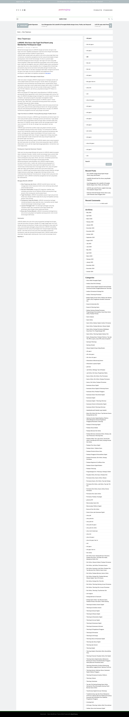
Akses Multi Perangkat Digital (93, 280)
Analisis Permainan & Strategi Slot (95, 291)
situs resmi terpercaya (92, 531)
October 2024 (89, 271)
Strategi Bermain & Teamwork (93, 596)
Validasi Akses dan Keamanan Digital (95, 708)
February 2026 (89, 222)
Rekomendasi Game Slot (92, 503)
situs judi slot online (91, 528)
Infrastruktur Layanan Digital (93, 363)
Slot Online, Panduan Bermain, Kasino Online (97, 573)
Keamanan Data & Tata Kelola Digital (95, 394)
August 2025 (89, 240)
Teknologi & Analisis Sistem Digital (95, 604)
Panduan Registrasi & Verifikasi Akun (95, 462)
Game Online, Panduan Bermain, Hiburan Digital (98, 326)
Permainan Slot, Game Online (93, 493)
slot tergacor (89, 593)
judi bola (88, 366)
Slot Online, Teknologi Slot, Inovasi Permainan (97, 587)
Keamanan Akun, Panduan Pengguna (95, 391)
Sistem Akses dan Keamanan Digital (95, 512)
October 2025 (89, 234)
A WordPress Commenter (93, 203)
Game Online (89, 320)
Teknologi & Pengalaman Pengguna (95, 629)
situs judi (88, 515)
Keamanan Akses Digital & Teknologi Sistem (97, 388)
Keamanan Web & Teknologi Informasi (95, 407)
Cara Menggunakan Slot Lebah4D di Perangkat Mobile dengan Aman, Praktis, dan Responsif (46, 24)
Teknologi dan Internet (92, 645)
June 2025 (89, 246)
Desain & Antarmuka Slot (92, 304)
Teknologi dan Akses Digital (93, 642)
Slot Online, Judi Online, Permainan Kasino (97, 565)
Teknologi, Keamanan (91, 681)
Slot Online (89, 552)
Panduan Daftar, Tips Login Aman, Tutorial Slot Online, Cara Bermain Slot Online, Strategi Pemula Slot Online (98, 440)
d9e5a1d (21, 47)
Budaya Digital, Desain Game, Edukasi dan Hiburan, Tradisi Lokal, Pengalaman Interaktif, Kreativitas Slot (99, 299)
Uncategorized (90, 702)
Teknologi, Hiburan (91, 678)
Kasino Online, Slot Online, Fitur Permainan (97, 376)
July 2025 (88, 243)
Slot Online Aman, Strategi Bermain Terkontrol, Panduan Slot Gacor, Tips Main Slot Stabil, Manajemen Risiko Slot (98, 557)
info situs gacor (90, 354)
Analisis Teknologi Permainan (93, 294)
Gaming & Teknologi (91, 342)
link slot (88, 63)
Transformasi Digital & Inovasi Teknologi (96, 691)
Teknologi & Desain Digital (93, 611)
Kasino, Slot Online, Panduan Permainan (96, 382)
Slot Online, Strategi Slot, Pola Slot (95, 581)
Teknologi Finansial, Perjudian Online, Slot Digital (98, 656)
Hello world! (104, 203)
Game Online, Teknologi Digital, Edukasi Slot (97, 334)
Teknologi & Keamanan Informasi (94, 626)
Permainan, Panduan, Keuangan (94, 496)
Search (87, 161)
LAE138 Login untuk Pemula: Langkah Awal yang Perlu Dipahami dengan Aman (83, 1)
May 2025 (88, 249)
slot (87, 94)
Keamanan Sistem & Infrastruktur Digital (96, 404)
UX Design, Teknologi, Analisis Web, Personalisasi (98, 705)
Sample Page (63, 19)
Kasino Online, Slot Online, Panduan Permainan (98, 379)
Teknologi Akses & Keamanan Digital (95, 638)
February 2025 (89, 259)
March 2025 (89, 256)
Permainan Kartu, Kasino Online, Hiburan (96, 478)
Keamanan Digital (90, 397)
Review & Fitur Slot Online (92, 509)
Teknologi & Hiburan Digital (93, 614)
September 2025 (90, 237)
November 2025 (90, 231)
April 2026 (88, 215)
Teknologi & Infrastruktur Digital (94, 617)
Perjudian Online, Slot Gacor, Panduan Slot (96, 475)
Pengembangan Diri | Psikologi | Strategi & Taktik (98, 471)
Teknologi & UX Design (92, 635)
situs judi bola (89, 518)
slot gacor (48, 73)
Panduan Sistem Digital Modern (94, 465)
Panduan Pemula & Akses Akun (94, 451)
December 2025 (90, 228)
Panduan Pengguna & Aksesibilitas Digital (96, 454)
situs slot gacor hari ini (92, 540)
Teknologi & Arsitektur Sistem (93, 607)
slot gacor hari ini (90, 549)
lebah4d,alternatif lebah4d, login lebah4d (96, 410)
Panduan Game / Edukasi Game (94, 448)
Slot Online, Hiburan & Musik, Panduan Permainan (98, 562)
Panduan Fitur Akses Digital (93, 445)
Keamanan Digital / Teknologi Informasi (96, 401)
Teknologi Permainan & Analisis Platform (96, 675)
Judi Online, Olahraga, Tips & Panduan (95, 370)
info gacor (89, 351)
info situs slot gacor (91, 357)
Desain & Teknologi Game (92, 307)
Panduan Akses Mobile (92, 427)
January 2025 (89, 262)
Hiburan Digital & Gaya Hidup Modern (95, 348)
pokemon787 (89, 500)
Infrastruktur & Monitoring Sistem (94, 360)
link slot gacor (90, 44)
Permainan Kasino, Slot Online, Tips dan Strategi (98, 481)
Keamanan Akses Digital (92, 385)
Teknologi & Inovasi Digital (93, 620)
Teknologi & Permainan (92, 632)
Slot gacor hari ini (90, 81)
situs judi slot (89, 521)
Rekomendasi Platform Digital (93, 506)
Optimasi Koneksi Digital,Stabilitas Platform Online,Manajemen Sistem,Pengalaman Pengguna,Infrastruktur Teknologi (97, 419)
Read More (20, 236)
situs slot (88, 87)
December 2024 (90, 265)
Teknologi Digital (90, 648)
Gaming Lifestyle (90, 345)
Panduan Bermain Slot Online (93, 430)
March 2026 (89, 218)
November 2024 (90, 268)
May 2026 (88, 212)
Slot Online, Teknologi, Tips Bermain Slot (96, 590)
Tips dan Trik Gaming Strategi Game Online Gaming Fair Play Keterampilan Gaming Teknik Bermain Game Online (97, 686)
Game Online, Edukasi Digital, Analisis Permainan (98, 323)
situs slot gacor (90, 100)
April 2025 (88, 253)
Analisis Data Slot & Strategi (93, 283)
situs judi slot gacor (91, 524)
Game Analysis (90, 317)
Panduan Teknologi (91, 468)
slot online (89, 131)
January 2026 (89, 225)
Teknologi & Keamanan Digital (93, 623)
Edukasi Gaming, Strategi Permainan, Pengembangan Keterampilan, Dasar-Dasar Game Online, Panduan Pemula (98, 312)
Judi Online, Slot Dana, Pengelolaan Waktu (96, 373)
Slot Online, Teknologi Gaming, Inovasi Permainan (98, 584)
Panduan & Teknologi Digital (93, 424)
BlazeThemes (74, 714)
